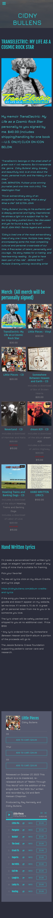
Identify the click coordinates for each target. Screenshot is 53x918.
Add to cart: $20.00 (26, 740)
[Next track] (45, 813)
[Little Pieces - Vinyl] (39, 316)
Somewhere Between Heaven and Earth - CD (39, 378)
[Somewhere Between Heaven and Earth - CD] (39, 359)
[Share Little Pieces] (23, 823)
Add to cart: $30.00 (26, 753)
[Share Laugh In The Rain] (23, 878)
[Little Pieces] (13, 723)
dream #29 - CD (39, 429)
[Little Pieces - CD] (13, 359)
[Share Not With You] (23, 864)
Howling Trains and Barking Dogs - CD (13, 493)
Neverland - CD (14, 429)
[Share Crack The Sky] (23, 850)
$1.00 (41, 823)
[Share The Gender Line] (23, 844)
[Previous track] (41, 813)
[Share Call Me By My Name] (23, 871)
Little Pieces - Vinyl (39, 331)
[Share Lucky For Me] (23, 884)
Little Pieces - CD (13, 374)
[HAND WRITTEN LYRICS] (39, 476)
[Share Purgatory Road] (23, 830)
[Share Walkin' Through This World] (23, 837)
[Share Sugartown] (23, 857)
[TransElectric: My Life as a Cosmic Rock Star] (13, 316)
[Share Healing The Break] (23, 891)
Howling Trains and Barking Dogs (14, 507)
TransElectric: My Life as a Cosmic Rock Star (14, 335)
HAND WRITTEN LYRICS (39, 493)
